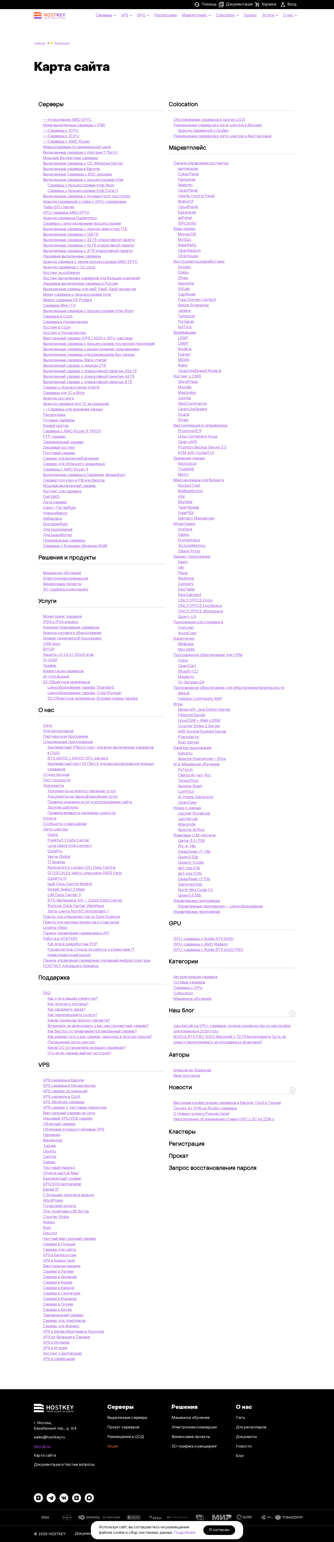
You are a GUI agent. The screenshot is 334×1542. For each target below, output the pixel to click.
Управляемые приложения (196, 901)
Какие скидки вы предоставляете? (78, 1020)
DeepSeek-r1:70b (194, 879)
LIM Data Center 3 (64, 895)
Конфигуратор (56, 426)
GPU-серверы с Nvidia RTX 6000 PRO (208, 950)
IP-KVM (50, 660)
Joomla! (184, 398)
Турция (49, 1146)
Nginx (183, 365)
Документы (53, 786)
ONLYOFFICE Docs (195, 600)
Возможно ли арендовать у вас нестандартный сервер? (98, 1026)
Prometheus (189, 540)
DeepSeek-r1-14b (194, 852)
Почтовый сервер (59, 453)
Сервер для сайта (59, 1250)
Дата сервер (55, 502)
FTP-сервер (54, 437)
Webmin (185, 185)
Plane (183, 573)
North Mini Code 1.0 (195, 890)
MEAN (183, 360)
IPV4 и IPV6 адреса (60, 622)
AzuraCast (187, 633)
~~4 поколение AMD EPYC (67, 120)
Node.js (185, 349)
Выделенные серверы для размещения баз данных (89, 355)
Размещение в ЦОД (125, 1437)
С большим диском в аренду (69, 1195)
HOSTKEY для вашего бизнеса (70, 966)
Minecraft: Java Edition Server (204, 710)
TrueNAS (186, 469)
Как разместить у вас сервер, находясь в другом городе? (99, 1037)
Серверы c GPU (188, 988)
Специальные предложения (68, 742)
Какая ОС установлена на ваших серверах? (86, 1048)
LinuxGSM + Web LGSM (199, 721)
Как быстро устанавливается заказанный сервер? (92, 1031)
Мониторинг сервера (62, 617)
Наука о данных (187, 808)
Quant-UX (187, 617)
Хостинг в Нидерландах (64, 333)
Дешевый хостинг (59, 448)
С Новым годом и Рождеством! (201, 1114)
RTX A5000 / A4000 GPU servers (77, 758)
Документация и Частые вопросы (64, 1465)
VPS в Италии (55, 1348)
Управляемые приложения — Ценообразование (220, 906)
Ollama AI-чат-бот (194, 775)
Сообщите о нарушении (65, 824)
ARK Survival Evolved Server (202, 732)
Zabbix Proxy (189, 551)
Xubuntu (185, 753)
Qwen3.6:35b (189, 895)
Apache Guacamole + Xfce (202, 759)
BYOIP (49, 649)
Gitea (183, 278)
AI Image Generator (196, 797)
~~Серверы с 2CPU (61, 136)
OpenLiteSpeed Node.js (199, 371)
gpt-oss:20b (189, 868)
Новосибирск (55, 513)
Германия (51, 1135)
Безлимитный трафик (62, 1179)
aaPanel (185, 218)
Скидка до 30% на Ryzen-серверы (205, 1108)
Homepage (62, 43)
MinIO (183, 475)
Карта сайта (45, 1456)
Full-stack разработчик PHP (72, 944)
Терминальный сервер (63, 442)
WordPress (53, 1201)
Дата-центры (55, 829)
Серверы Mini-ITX (59, 306)
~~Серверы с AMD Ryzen (66, 142)
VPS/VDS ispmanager (62, 1184)
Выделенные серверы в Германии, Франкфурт (84, 475)
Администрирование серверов (71, 628)
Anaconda (186, 824)
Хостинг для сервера (62, 491)
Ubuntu (49, 1151)
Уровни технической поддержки (72, 638)
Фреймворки (184, 333)
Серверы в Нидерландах (65, 322)
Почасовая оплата (59, 1206)
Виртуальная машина (61, 1266)
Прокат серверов (123, 1427)
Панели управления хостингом (201, 163)
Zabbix (183, 535)
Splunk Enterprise (193, 305)
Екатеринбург (55, 524)
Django (184, 355)
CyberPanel (188, 174)
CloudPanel (188, 207)
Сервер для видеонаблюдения (71, 459)
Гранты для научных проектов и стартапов (81, 922)
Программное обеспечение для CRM (207, 655)
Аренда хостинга (58, 398)
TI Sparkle (56, 862)
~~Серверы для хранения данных (73, 409)
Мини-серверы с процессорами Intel (77, 295)
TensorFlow (188, 781)
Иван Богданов (186, 1076)
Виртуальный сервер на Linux (69, 1113)
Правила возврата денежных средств (81, 813)
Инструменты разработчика (198, 262)
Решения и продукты (67, 558)
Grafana (185, 529)
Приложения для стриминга (198, 622)
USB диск (51, 644)
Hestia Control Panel (196, 196)
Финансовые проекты (62, 584)
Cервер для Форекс (61, 1326)
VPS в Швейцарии (59, 1359)
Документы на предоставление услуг (81, 791)
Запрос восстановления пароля (213, 1168)
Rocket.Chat (189, 486)
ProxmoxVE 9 (189, 431)
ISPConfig (187, 223)
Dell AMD (51, 497)
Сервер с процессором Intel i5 (71, 388)
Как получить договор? (68, 1004)
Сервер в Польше (59, 1244)
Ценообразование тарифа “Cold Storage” (84, 693)
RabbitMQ (187, 245)
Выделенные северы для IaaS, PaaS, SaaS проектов (89, 289)
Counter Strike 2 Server (199, 726)
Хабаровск (52, 519)
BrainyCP (186, 202)
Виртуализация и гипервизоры (200, 426)
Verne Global (58, 857)
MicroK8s (186, 650)
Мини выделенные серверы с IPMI (74, 125)
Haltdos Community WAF (200, 699)
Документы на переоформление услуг (82, 797)
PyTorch (185, 770)
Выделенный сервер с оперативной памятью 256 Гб (90, 371)
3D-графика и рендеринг (66, 589)
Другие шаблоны (62, 808)
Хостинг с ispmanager (62, 1354)
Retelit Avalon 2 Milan (66, 890)
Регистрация (186, 1144)
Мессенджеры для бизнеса (198, 480)
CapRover (187, 294)
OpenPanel (188, 191)
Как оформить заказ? (66, 1010)
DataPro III (57, 879)
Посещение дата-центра (71, 1042)
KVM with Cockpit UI (196, 453)
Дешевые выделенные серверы (72, 256)
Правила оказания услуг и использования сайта (89, 802)
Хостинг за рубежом (61, 273)
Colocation (183, 104)
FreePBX (186, 513)
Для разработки (57, 535)
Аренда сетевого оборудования (72, 633)
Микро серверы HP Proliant (67, 300)
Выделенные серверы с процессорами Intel (83, 180)
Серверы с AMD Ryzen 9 (65, 470)
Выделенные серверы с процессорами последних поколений (99, 344)
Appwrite (186, 283)
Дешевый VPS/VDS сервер (68, 1119)
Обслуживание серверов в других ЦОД (209, 120)
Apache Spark (190, 786)
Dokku (183, 273)
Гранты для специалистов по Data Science (81, 917)
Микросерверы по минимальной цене (77, 147)
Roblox (49, 1222)
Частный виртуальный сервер (69, 1239)
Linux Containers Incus (197, 436)
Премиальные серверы (64, 541)
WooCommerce (192, 404)
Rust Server (188, 742)
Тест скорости (56, 780)
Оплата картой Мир (61, 1173)
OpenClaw (187, 803)
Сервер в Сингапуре (61, 1293)
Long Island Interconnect (69, 846)
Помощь (209, 4)
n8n (181, 568)
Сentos (49, 1157)
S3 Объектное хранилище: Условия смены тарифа (92, 699)
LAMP (183, 344)
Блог (240, 1456)
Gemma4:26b (190, 885)
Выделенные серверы (127, 1418)
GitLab (184, 289)
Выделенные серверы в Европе (71, 169)
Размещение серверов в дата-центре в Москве (217, 125)
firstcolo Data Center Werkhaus (75, 906)
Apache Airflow (191, 830)
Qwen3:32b (188, 857)
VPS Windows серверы (63, 1102)
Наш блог (181, 1011)
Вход (292, 4)
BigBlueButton (190, 491)
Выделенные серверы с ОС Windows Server (83, 164)
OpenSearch (189, 251)
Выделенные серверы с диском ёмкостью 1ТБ (85, 229)
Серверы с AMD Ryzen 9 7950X (72, 431)
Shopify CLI (188, 671)
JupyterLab (188, 819)
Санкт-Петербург (59, 508)
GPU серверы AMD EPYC (66, 213)
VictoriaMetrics (191, 546)
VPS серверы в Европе (63, 1080)
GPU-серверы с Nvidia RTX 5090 (203, 939)
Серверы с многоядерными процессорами (82, 224)
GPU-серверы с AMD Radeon (200, 944)
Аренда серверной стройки (203, 131)
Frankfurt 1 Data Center (68, 840)
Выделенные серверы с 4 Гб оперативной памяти (87, 251)
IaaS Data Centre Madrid (69, 884)
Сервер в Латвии (58, 1272)
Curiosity (186, 584)
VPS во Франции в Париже (66, 1337)
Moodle (185, 387)
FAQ (46, 993)
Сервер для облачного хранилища (74, 464)
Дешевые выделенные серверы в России (80, 284)
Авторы (179, 1055)
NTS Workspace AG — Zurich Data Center (84, 900)
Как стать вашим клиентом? (72, 999)
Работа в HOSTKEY (60, 939)
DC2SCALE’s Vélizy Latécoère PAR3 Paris (84, 873)
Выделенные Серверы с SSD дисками (77, 174)
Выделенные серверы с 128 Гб (70, 235)
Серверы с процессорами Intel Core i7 (82, 191)
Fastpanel (186, 180)
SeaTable (186, 589)
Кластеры (182, 1132)
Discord (50, 1233)
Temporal (186, 316)
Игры (177, 704)
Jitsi (181, 497)
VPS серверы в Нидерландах (69, 1086)
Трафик (49, 666)
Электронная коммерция (65, 579)
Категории (183, 962)
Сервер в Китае (57, 1310)
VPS (44, 1065)
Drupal (183, 415)
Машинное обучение (62, 573)
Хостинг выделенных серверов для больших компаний (91, 278)
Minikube (186, 644)
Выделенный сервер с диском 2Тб (74, 366)
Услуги (47, 601)
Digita (52, 835)
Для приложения (57, 530)
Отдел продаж (56, 775)
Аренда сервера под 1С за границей (76, 404)
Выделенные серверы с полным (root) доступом (86, 196)
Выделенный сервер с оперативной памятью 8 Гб (87, 382)
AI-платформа (56, 677)
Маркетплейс (187, 148)
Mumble (185, 502)
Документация (239, 4)
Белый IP (51, 1190)
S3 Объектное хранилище (66, 682)
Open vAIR (187, 442)
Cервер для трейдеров (64, 1321)
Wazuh (184, 693)
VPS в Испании (56, 1343)
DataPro (54, 851)
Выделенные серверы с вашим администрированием (91, 349)
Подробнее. (185, 1533)
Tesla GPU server (59, 207)
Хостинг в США (56, 327)
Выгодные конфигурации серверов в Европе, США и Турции (227, 1103)
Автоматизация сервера (195, 977)
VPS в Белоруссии (59, 1255)
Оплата (49, 819)
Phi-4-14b (187, 846)
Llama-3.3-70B (191, 841)
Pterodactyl (188, 737)
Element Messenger (196, 518)
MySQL (184, 240)
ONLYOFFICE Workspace (200, 611)
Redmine (186, 579)
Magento (186, 677)
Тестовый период (59, 1168)
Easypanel (187, 212)
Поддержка (54, 978)
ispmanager (188, 169)
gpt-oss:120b (190, 874)
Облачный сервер (59, 1124)
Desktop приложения (192, 748)
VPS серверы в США (61, 1097)
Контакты (42, 1446)
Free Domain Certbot (197, 300)
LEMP (183, 338)
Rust (47, 1228)
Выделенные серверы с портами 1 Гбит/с (80, 153)
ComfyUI (186, 792)
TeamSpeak (188, 508)
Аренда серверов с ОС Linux (69, 267)
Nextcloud (187, 464)
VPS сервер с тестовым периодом (75, 1108)
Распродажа (54, 415)
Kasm (183, 562)
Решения (185, 1407)
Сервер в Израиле (60, 1299)
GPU (175, 924)
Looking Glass (55, 928)
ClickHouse (188, 256)
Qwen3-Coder (191, 863)
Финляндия (52, 1140)
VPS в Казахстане (59, 1261)
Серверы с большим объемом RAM (75, 546)
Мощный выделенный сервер (69, 486)
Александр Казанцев (192, 1070)
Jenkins (184, 311)
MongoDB (187, 234)
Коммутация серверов (63, 671)
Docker (184, 267)
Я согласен (219, 1530)
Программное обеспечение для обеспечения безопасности (228, 688)
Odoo (183, 661)
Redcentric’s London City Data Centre (81, 868)
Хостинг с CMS (187, 376)
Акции (112, 1446)
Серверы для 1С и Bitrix (64, 393)
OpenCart (187, 666)
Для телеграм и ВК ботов (66, 1211)
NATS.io (185, 327)
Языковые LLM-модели (194, 835)
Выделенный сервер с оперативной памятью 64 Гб (89, 377)
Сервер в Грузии (58, 1304)
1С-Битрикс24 (191, 682)
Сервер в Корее (57, 1283)
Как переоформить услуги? (72, 1015)
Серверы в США (57, 317)
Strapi (183, 420)
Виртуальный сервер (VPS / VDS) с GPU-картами (87, 338)
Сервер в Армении (60, 1277)
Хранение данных (189, 458)
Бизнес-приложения (191, 557)
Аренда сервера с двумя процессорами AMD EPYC (90, 262)
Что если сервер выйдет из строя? (79, 1053)
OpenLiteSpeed (192, 409)
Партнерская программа (65, 737)
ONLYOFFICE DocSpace (200, 606)
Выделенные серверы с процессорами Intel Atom (88, 311)
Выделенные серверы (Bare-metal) (75, 360)
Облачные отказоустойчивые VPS (73, 1130)
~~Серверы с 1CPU (61, 131)
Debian (49, 1162)
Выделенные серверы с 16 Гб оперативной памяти (88, 245)
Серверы (51, 104)
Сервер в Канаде (58, 1288)
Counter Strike (56, 1217)
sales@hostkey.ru (49, 1437)
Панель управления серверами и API (76, 933)
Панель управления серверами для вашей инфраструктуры (96, 961)
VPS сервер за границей (65, 1091)
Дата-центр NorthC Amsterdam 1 (78, 911)
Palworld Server (192, 715)
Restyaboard (189, 595)
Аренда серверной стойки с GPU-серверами (84, 202)
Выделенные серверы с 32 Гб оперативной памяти (89, 240)
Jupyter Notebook (194, 814)
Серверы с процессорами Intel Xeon (80, 185)
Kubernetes (183, 639)
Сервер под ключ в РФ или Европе (74, 480)
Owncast (186, 628)
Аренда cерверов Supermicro (70, 218)
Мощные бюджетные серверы (70, 158)
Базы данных (184, 229)
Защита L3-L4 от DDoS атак (68, 655)
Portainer (186, 322)
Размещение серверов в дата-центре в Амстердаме (222, 136)
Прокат (179, 1156)
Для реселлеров (58, 731)
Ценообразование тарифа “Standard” (81, 688)
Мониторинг (184, 524)
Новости (180, 1088)
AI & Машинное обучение (196, 764)
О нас (46, 710)
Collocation (183, 993)
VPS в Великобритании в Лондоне (73, 1332)
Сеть (47, 726)
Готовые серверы (59, 420)
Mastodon (187, 393)
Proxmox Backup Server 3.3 (202, 447)
